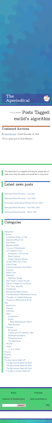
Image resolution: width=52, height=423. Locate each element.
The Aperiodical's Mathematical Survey (21, 294)
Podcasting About (15, 338)
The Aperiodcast (14, 341)
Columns (7, 234)
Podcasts (38, 393)
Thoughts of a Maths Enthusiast (19, 297)
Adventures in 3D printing (18, 253)
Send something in (38, 399)
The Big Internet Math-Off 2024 (19, 368)
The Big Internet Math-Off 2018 (19, 363)
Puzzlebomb (11, 289)
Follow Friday (11, 264)
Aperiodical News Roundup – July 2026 (19, 194)
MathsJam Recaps (15, 278)
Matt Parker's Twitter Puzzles (18, 281)
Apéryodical (8, 232)
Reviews (9, 344)
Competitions (13, 316)
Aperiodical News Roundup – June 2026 (19, 198)
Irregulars (9, 270)
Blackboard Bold (12, 245)
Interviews (10, 311)
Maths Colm (11, 273)
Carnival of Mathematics (13, 399)
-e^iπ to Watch (14, 349)
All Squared (12, 330)
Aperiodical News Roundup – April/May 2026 (22, 207)
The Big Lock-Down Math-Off (18, 371)
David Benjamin (10, 134)
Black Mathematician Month (21, 322)
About (13, 393)
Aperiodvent (11, 305)
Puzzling (7, 355)
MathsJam (10, 275)
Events (10, 319)
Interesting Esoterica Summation (19, 267)
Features (9, 308)
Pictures (7, 352)
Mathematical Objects (16, 335)
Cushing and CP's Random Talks (20, 333)
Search (21, 405)
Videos (8, 346)
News (8, 314)
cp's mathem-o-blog (14, 251)
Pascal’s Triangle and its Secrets (18, 283)
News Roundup (14, 325)
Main (6, 303)
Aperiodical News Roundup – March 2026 (20, 212)
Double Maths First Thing (16, 262)
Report (7, 357)
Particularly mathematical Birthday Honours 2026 (23, 203)
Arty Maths (10, 243)
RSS (48, 405)
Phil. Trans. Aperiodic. (14, 286)
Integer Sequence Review (17, 259)
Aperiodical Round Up (14, 240)
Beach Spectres (14, 256)
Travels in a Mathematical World (18, 300)
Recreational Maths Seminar (17, 292)
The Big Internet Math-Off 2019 (19, 365)
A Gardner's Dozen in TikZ (16, 237)
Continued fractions (15, 129)
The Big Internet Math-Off (14, 360)
